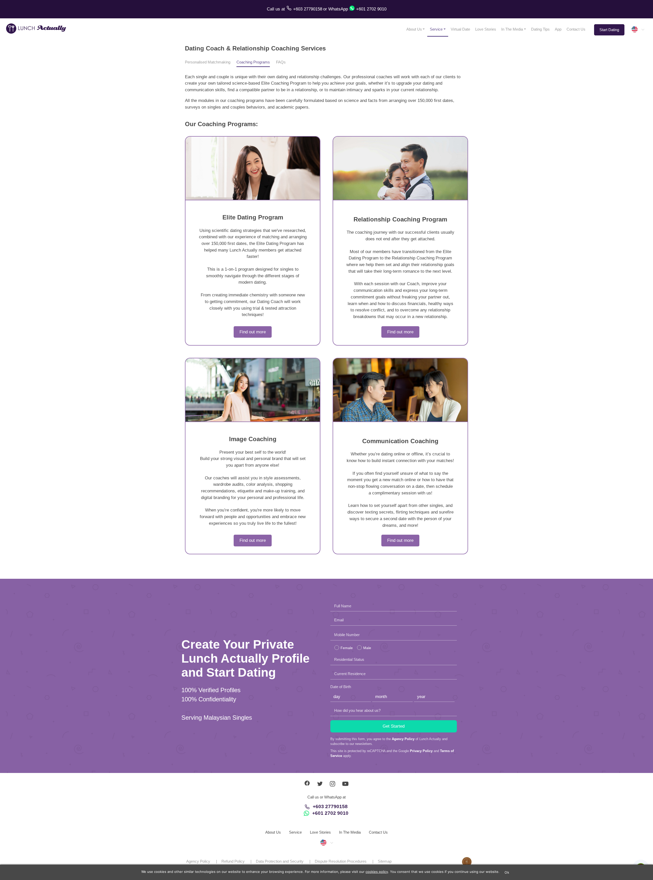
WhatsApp (338, 9)
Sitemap (385, 861)
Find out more (253, 332)
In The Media (512, 29)
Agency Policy (403, 739)
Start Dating (609, 30)
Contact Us (576, 29)
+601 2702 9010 (330, 813)
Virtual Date (460, 29)
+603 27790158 (330, 806)
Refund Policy (233, 861)
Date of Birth (340, 687)
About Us (414, 29)
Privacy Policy (421, 751)
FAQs (281, 62)
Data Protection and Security (280, 861)
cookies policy (377, 872)
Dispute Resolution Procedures (341, 861)
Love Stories (485, 29)
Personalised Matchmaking (207, 62)
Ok (507, 872)
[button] (638, 29)
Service (436, 29)
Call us (274, 9)
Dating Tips (540, 29)
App (558, 29)
